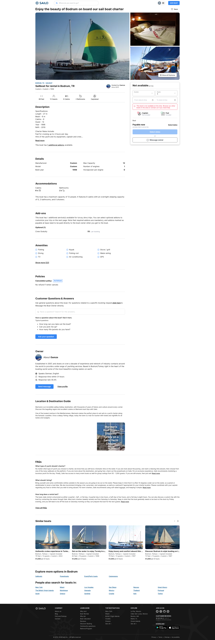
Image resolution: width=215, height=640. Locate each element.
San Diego (112, 587)
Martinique (64, 590)
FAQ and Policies (61, 616)
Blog (56, 614)
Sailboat (49, 83)
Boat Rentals (84, 614)
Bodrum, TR (39, 83)
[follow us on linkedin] (168, 611)
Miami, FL (134, 619)
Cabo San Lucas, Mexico (139, 614)
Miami (62, 587)
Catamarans (113, 576)
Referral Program (86, 628)
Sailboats (38, 576)
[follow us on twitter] (157, 611)
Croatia (111, 593)
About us (58, 611)
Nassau (136, 587)
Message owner (156, 140)
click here (116, 303)
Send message (44, 386)
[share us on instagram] (164, 611)
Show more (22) (42, 262)
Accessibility (176, 637)
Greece (62, 593)
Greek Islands (135, 621)
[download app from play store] (161, 627)
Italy (135, 593)
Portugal (161, 590)
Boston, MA (135, 616)
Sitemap (167, 637)
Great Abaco (162, 587)
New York (39, 587)
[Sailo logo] (44, 608)
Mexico (111, 590)
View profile (62, 386)
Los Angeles (89, 587)
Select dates (155, 132)
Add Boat (174, 3)
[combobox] (78, 3)
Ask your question (46, 336)
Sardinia (87, 593)
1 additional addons (55, 145)
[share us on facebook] (160, 611)
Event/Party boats (91, 576)
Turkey (160, 593)
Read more (39, 140)
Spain (37, 593)
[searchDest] (56, 3)
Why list (83, 616)
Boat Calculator (85, 619)
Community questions (87, 626)
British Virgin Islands (112, 616)
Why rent (83, 611)
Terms (160, 637)
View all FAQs (41, 508)
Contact (57, 619)
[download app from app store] (174, 627)
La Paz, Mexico (136, 611)
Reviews (83, 621)
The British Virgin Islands (44, 590)
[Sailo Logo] (41, 3)
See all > (108, 624)
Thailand (136, 590)
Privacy (154, 637)
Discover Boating (86, 624)
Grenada (87, 590)
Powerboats (64, 576)
